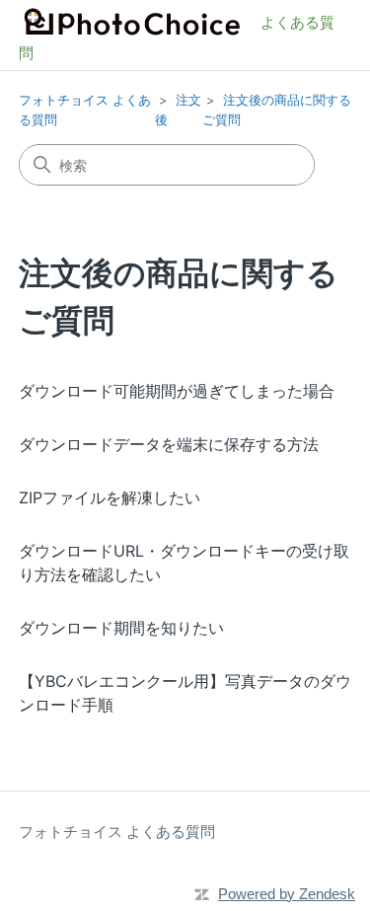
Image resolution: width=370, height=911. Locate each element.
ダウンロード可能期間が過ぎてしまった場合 (176, 391)
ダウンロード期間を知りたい (121, 628)
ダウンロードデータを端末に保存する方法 (169, 444)
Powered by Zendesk (286, 893)
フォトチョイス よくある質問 (117, 831)
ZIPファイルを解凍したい (109, 497)
